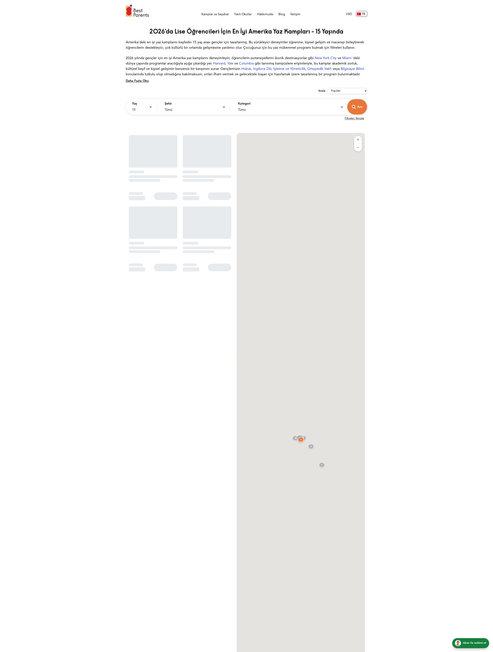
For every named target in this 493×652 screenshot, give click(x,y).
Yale (230, 63)
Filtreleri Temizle (354, 118)
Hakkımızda (265, 14)
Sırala (321, 91)
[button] (140, 107)
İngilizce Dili (262, 69)
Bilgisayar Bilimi (352, 69)
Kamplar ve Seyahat (215, 14)
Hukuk (246, 69)
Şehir (168, 103)
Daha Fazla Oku (137, 81)
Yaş (134, 103)
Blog (281, 14)
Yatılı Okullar (243, 14)
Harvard (219, 63)
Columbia (246, 63)
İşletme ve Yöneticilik (289, 69)
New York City (326, 58)
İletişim (295, 14)
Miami (346, 58)
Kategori (244, 103)
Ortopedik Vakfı (319, 69)
